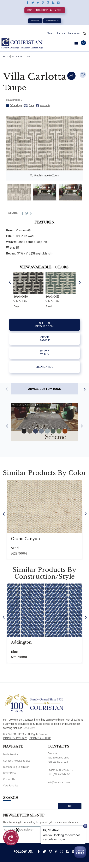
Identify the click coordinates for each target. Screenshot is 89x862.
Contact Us (9, 779)
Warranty (45, 105)
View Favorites (10, 785)
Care (31, 105)
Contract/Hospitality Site (44, 10)
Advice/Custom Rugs (44, 389)
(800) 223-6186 (64, 770)
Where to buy (44, 353)
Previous (9, 282)
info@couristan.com (59, 782)
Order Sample (45, 339)
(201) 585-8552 (61, 774)
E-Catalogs (16, 105)
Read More (29, 728)
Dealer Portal (35, 20)
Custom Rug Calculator (16, 767)
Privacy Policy (15, 738)
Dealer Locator (10, 754)
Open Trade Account (52, 20)
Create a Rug (44, 366)
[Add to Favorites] (83, 75)
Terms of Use (40, 738)
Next (79, 282)
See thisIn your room (44, 325)
